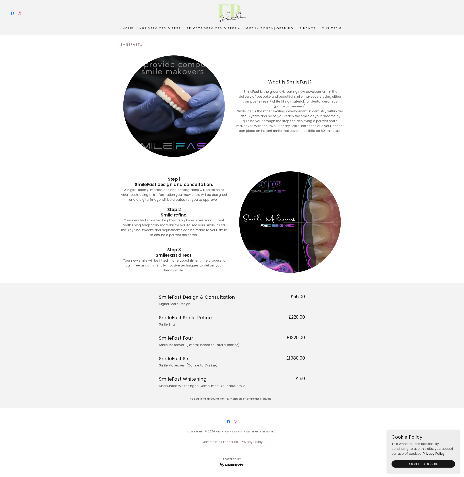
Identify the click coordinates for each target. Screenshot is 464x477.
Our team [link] (331, 28)
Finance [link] (307, 28)
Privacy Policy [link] (252, 441)
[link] (12, 13)
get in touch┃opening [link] (269, 28)
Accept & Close (423, 464)
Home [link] (128, 28)
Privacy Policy (434, 453)
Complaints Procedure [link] (220, 441)
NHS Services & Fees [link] (160, 28)
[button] (214, 28)
